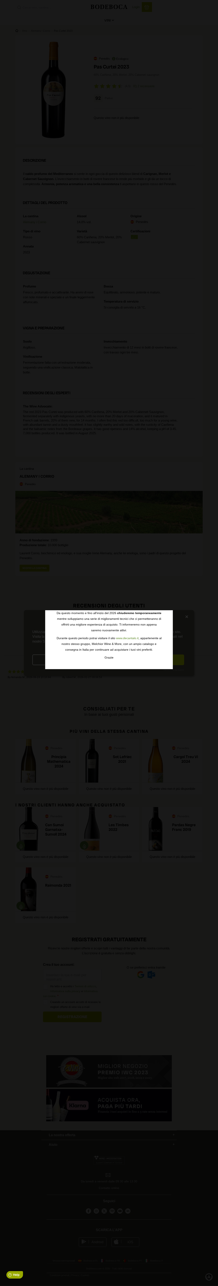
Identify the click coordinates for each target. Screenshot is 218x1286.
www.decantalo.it (127, 638)
